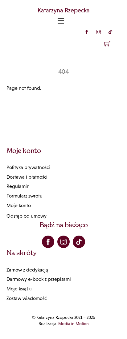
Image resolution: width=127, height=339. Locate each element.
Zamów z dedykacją (27, 269)
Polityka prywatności (28, 167)
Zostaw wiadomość (26, 298)
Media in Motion (73, 323)
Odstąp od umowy (26, 216)
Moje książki (19, 288)
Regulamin (18, 186)
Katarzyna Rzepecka (64, 10)
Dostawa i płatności (26, 177)
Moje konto (18, 205)
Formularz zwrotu (24, 195)
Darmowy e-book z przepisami (38, 279)
